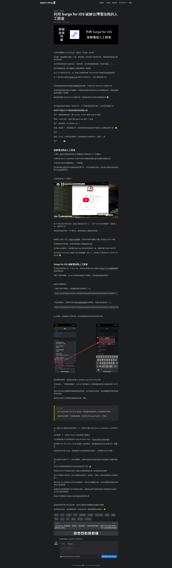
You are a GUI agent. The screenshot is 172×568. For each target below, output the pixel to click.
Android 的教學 (74, 239)
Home (56, 11)
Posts (61, 11)
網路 (56, 515)
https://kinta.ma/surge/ (100, 439)
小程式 (64, 167)
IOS (62, 515)
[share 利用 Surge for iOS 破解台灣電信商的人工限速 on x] (75, 533)
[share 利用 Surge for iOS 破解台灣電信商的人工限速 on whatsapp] (89, 533)
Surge (68, 515)
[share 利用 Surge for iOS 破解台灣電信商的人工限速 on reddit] (82, 533)
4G (68, 519)
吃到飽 (90, 515)
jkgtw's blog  (47, 2)
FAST (75, 224)
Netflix (80, 519)
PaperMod (97, 565)
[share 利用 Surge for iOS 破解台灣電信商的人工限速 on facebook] (86, 533)
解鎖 (107, 515)
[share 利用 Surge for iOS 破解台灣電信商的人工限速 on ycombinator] (96, 533)
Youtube (88, 519)
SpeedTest (73, 77)
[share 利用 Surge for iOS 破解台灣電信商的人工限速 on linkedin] (78, 533)
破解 (113, 515)
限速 (73, 519)
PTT (75, 515)
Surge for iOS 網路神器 (108, 268)
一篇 (60, 154)
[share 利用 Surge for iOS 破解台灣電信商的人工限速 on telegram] (93, 533)
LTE (62, 519)
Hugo (92, 565)
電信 (56, 519)
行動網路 (82, 515)
